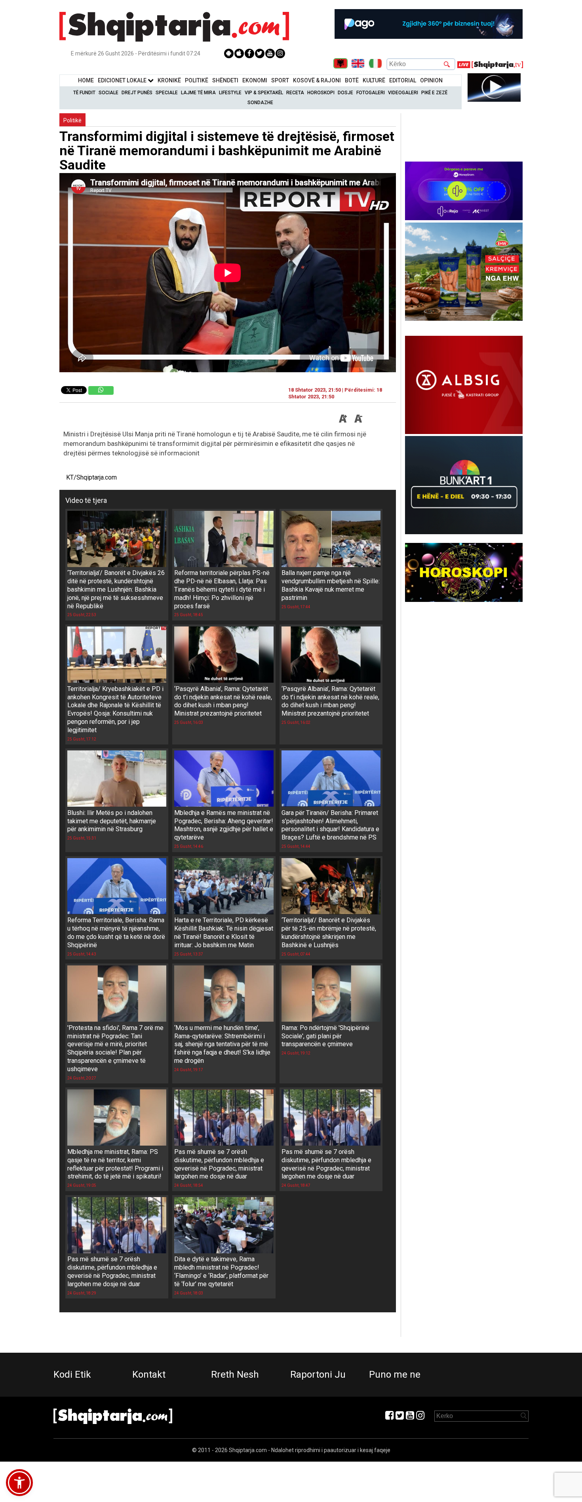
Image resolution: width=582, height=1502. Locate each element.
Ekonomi (254, 80)
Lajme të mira (198, 92)
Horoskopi (321, 92)
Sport (280, 80)
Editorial (402, 80)
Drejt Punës (137, 92)
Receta (295, 92)
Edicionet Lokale (123, 80)
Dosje (345, 92)
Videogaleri (403, 92)
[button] (19, 1482)
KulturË (374, 80)
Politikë (196, 80)
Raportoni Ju (318, 1374)
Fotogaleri (370, 92)
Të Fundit (84, 92)
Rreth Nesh (235, 1374)
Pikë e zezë (434, 92)
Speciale (167, 92)
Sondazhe (260, 102)
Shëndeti (225, 80)
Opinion (431, 80)
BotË (352, 80)
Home (86, 80)
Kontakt (148, 1374)
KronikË (169, 80)
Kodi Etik (72, 1374)
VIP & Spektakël (264, 92)
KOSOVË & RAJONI (317, 80)
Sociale (108, 92)
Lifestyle (230, 92)
